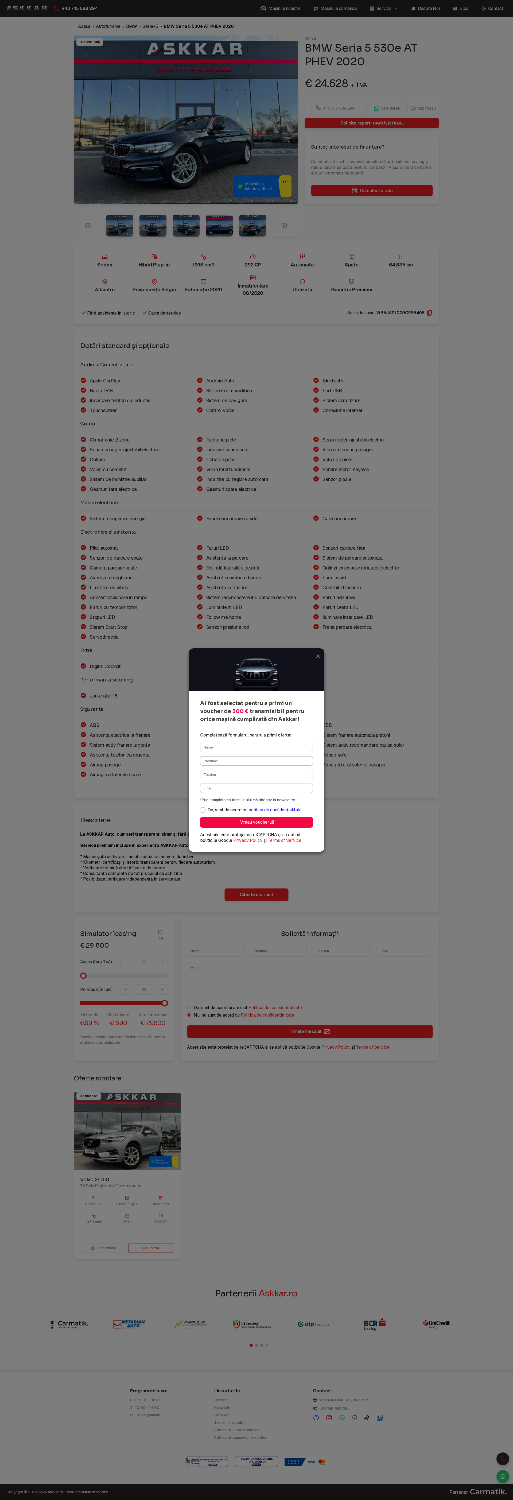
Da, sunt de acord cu (255, 810)
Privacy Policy (247, 840)
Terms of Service (284, 840)
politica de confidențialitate (275, 810)
